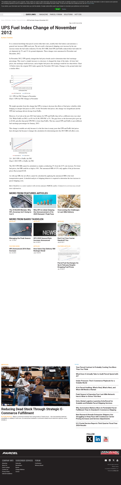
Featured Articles (36, 193)
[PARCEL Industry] (10, 453)
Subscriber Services (24, 460)
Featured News (14, 246)
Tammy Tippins (10, 416)
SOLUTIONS (68, 14)
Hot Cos (78, 14)
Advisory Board (39, 465)
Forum (37, 460)
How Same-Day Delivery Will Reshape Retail (44, 250)
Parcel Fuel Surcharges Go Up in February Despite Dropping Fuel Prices (68, 265)
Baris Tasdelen (8, 37)
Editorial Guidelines (7, 473)
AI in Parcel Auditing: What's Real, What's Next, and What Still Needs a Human (96, 389)
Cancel (17, 471)
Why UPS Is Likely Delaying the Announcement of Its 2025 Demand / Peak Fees (44, 212)
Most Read (77, 364)
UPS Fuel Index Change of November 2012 (38, 30)
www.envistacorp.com (70, 186)
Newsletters (19, 465)
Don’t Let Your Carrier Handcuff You (66, 239)
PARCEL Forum (56, 14)
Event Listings (6, 467)
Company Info (7, 460)
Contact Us (5, 469)
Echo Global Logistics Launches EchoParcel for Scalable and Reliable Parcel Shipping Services (94, 402)
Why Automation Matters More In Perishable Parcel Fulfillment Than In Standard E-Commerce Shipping (96, 409)
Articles (12, 221)
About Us (4, 465)
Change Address (20, 469)
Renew (17, 467)
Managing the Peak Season (20, 238)
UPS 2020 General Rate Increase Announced (43, 239)
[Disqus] (45, 295)
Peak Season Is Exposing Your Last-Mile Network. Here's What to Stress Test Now (95, 395)
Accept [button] (58, 9)
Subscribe (18, 463)
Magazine (43, 14)
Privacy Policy (90, 3)
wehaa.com (116, 470)
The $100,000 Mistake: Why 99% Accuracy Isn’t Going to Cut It (20, 212)
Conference (38, 463)
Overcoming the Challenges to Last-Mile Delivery (68, 211)
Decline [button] (64, 9)
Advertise (4, 463)
